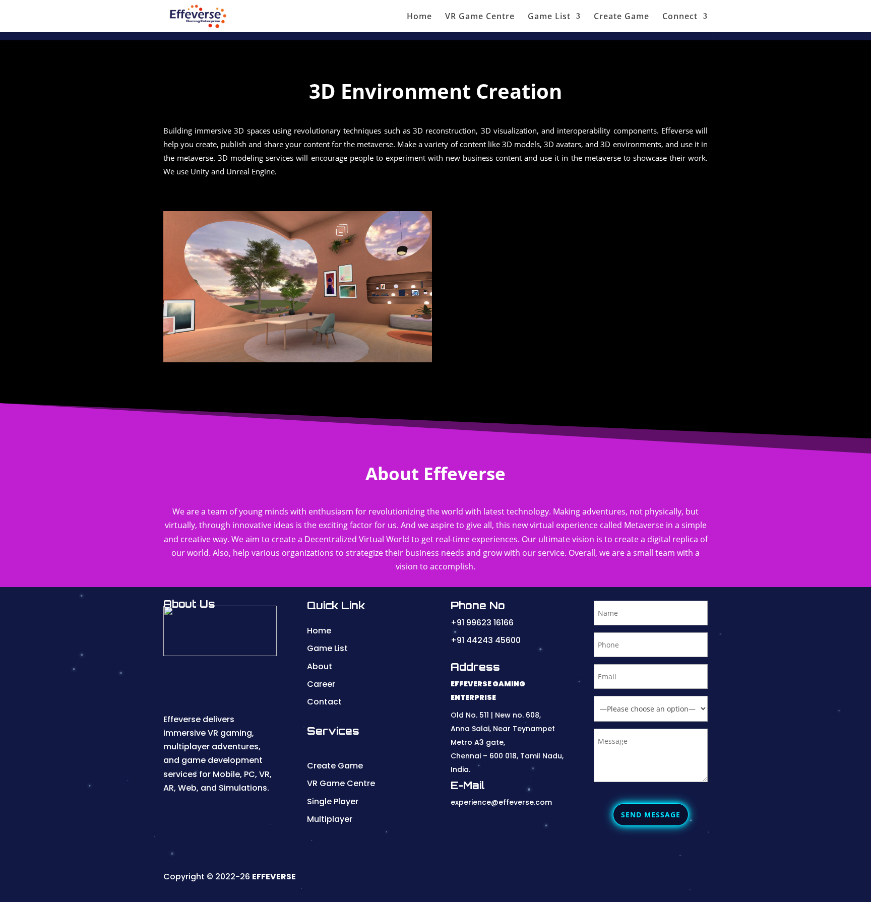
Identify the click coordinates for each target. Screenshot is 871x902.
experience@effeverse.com (501, 802)
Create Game (621, 17)
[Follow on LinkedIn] (575, 879)
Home (419, 17)
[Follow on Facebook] (619, 879)
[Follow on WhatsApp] (663, 879)
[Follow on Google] (641, 879)
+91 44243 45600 (486, 640)
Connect (680, 17)
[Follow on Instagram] (597, 879)
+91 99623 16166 (482, 622)
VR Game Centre (480, 17)
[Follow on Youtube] (552, 879)
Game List (549, 17)
